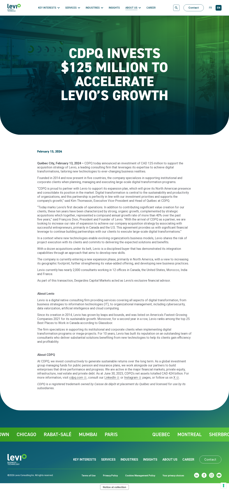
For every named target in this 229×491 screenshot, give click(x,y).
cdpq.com (76, 377)
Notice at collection (114, 487)
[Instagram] (211, 475)
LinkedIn (110, 377)
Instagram (131, 377)
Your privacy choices (173, 475)
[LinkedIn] (196, 475)
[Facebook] (204, 475)
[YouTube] (219, 475)
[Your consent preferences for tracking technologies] (224, 486)
